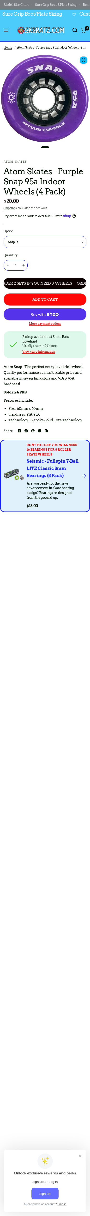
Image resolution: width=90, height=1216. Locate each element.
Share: (9, 430)
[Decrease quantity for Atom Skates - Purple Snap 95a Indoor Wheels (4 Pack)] (8, 265)
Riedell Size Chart (16, 4)
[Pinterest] (33, 431)
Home (8, 47)
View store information (38, 351)
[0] (82, 30)
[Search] (75, 30)
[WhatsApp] (39, 431)
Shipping (9, 208)
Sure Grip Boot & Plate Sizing (56, 4)
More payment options (45, 323)
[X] (26, 431)
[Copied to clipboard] (46, 431)
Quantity (11, 255)
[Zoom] (83, 60)
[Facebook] (19, 431)
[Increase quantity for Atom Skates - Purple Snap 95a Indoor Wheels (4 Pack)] (23, 265)
